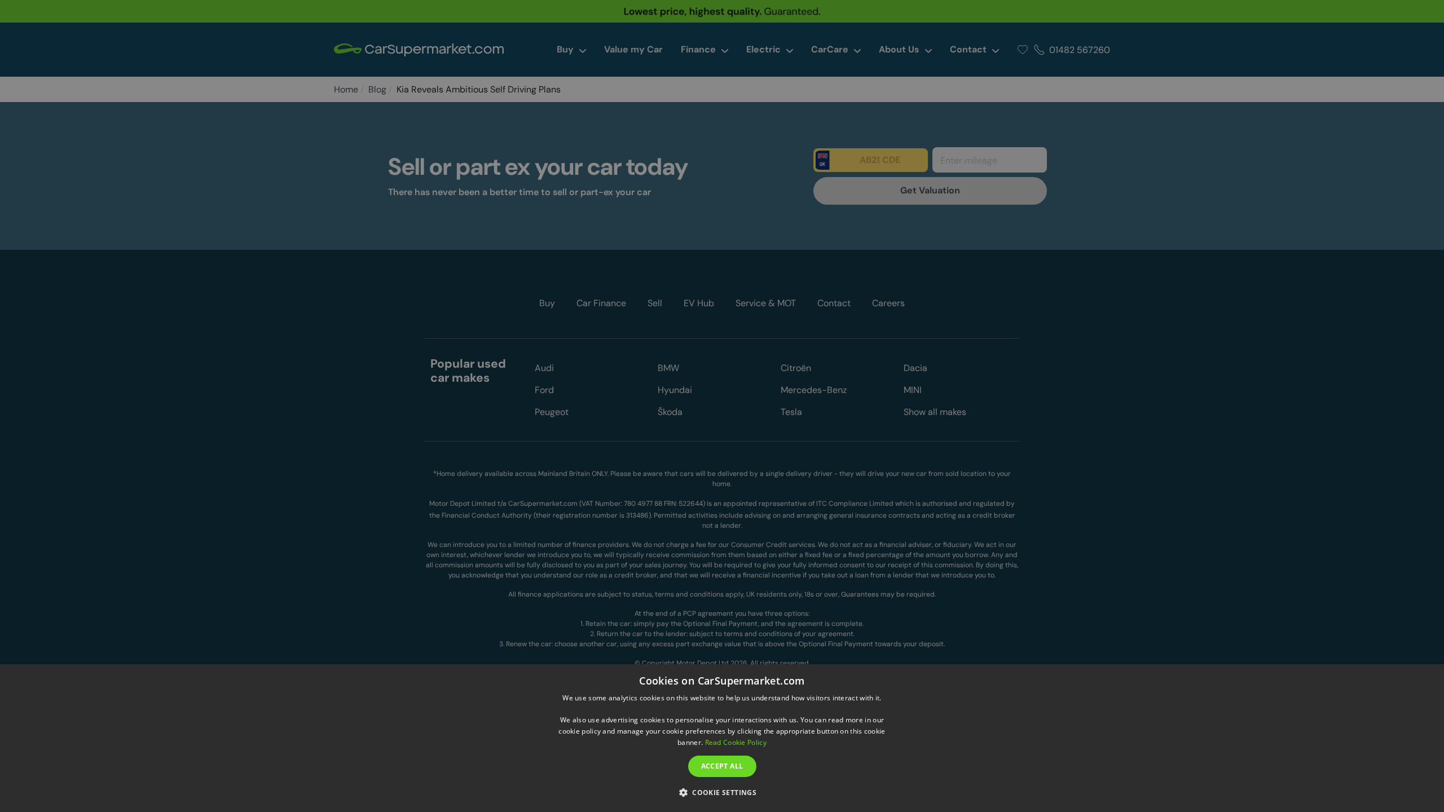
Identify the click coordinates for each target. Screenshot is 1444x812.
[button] (722, 791)
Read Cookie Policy (736, 742)
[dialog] (722, 738)
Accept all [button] (722, 766)
